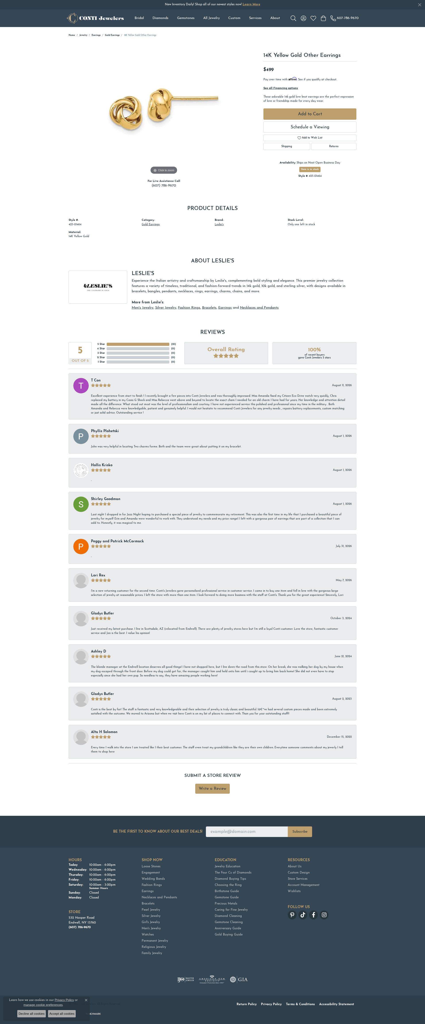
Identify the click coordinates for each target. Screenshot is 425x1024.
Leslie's (219, 224)
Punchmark (93, 1014)
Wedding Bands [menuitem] (153, 879)
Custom (234, 18)
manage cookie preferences (43, 1005)
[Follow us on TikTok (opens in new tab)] (302, 914)
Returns (333, 146)
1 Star (101, 362)
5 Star (101, 344)
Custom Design (299, 872)
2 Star (101, 357)
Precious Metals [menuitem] (226, 903)
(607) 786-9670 (164, 185)
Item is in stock (310, 169)
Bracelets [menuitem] (148, 903)
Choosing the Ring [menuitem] (228, 885)
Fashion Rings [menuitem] (152, 885)
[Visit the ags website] (212, 979)
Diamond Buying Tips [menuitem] (230, 879)
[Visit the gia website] (239, 979)
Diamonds (160, 18)
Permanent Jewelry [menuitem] (155, 941)
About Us (294, 866)
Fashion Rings (189, 308)
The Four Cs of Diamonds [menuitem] (233, 872)
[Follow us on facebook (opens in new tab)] (313, 914)
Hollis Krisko (101, 465)
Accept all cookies (61, 1013)
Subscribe (299, 831)
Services (255, 18)
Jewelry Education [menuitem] (227, 866)
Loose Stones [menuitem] (151, 866)
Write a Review (212, 789)
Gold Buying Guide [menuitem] (229, 934)
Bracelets (209, 308)
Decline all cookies (31, 1013)
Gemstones (186, 18)
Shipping (286, 146)
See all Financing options (280, 88)
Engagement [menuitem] (151, 872)
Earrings (96, 35)
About (275, 18)
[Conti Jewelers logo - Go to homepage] (95, 18)
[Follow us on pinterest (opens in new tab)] (292, 914)
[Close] (419, 5)
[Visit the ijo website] (185, 979)
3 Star (101, 353)
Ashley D (98, 651)
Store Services (297, 879)
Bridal (139, 18)
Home (72, 35)
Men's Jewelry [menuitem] (151, 928)
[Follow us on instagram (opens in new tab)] (324, 914)
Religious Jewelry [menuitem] (154, 947)
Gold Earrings (112, 35)
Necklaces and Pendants (259, 308)
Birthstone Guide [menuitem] (227, 891)
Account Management (303, 885)
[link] (344, 18)
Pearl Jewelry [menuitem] (151, 910)
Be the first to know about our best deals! (157, 831)
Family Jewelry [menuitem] (152, 953)
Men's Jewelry (142, 308)
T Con (96, 380)
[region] (163, 109)
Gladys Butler (102, 613)
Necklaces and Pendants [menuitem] (159, 897)
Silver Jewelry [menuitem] (151, 916)
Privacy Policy (271, 1004)
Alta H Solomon (104, 732)
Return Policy (247, 1004)
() (173, 344)
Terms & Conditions (300, 1004)
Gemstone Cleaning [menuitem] (229, 922)
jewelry (83, 35)
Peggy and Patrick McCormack (117, 541)
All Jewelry (211, 18)
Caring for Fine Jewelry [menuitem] (231, 910)
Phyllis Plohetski (105, 431)
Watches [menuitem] (148, 934)
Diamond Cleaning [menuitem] (228, 916)
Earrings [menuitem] (148, 891)
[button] (293, 18)
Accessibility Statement (336, 1004)
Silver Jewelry (165, 308)
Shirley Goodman (105, 499)
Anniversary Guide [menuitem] (228, 928)
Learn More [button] (251, 4)
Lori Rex (98, 575)
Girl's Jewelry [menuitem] (151, 922)
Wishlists (294, 891)
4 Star (101, 348)
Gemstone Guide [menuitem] (227, 897)
